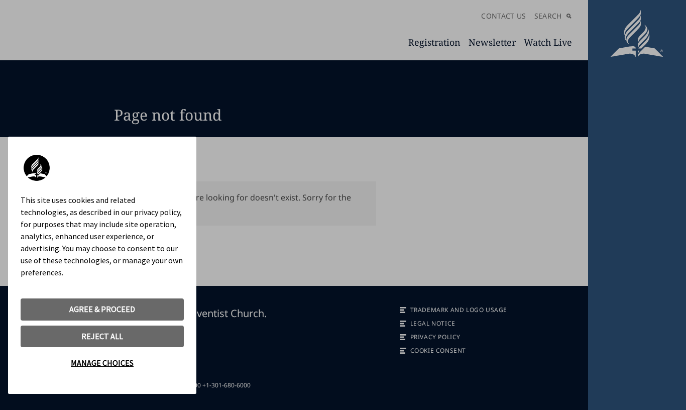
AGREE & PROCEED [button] (102, 309)
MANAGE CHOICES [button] (102, 363)
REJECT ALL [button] (102, 336)
